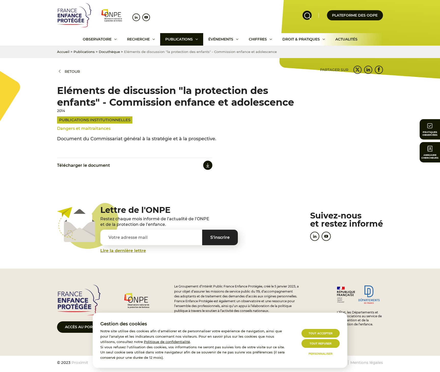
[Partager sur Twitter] (357, 70)
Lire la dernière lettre (123, 250)
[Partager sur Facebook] (378, 70)
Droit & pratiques (301, 39)
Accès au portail (82, 327)
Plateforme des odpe (355, 15)
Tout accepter (321, 333)
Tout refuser (321, 343)
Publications (179, 39)
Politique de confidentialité (167, 342)
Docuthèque (109, 52)
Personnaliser (321, 353)
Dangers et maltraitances (84, 128)
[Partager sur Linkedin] (368, 70)
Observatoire (97, 39)
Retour (72, 71)
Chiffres (258, 39)
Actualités (346, 39)
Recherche (138, 39)
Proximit (80, 362)
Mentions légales (366, 362)
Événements (220, 39)
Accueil (63, 52)
